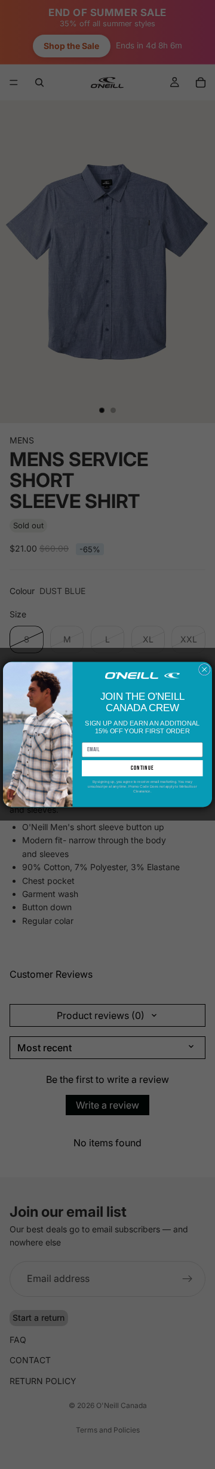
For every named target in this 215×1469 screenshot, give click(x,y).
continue (142, 768)
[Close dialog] (204, 670)
